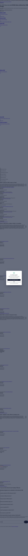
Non (14, 281)
